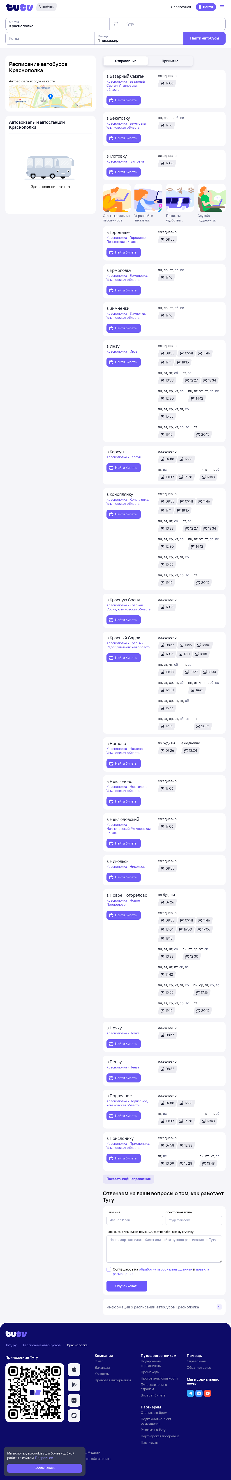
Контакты (102, 1374)
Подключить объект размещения (156, 1421)
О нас (99, 1361)
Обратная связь (199, 1367)
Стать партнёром (154, 1412)
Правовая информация (113, 1380)
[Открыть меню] (222, 7)
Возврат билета (153, 1395)
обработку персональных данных (165, 1269)
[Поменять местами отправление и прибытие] (115, 24)
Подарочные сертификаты (151, 1363)
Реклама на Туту (153, 1430)
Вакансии (102, 1367)
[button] (126, 60)
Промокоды (150, 1372)
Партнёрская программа (160, 1436)
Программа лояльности (159, 1378)
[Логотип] (19, 7)
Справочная (181, 7)
